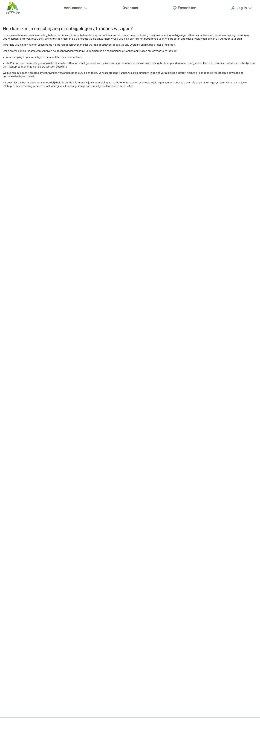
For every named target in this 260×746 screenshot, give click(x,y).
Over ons (130, 8)
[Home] (12, 8)
